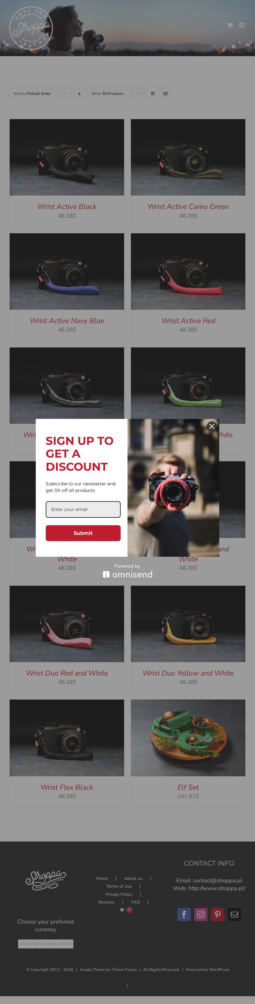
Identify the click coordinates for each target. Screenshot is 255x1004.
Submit (83, 533)
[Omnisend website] (127, 571)
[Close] (211, 426)
